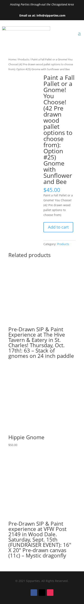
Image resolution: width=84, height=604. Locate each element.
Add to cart (58, 227)
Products (23, 59)
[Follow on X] (42, 592)
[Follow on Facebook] (34, 592)
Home (12, 59)
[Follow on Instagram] (50, 592)
